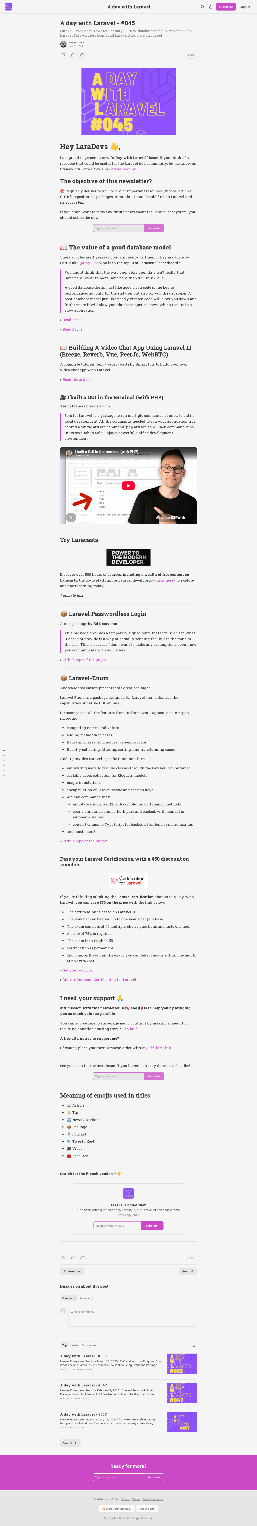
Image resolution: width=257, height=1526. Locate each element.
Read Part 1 (72, 319)
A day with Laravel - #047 (83, 1385)
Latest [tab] (74, 1345)
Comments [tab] (69, 1298)
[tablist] (76, 1298)
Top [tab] (64, 1345)
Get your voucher (78, 970)
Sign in (245, 7)
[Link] (55, 146)
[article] (128, 1365)
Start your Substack (119, 1508)
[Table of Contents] (4, 763)
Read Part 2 (73, 329)
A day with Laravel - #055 (83, 1356)
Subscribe (226, 7)
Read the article (76, 379)
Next (185, 1271)
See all (67, 1443)
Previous (74, 1271)
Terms (136, 1499)
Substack (110, 1518)
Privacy (125, 1499)
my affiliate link (156, 1047)
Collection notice (152, 1499)
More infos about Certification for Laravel (99, 979)
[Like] (64, 55)
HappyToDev (76, 42)
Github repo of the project (85, 659)
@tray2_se (89, 262)
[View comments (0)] (73, 55)
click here (164, 580)
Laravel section (122, 169)
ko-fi (134, 1028)
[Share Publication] (210, 7)
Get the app (147, 1508)
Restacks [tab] (84, 1298)
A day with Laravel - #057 (83, 1414)
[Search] (202, 7)
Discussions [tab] (89, 1345)
